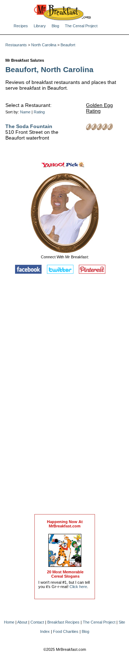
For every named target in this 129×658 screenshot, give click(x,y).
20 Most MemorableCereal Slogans (65, 574)
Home (9, 622)
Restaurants (16, 45)
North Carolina (43, 45)
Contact (37, 622)
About (22, 622)
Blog (55, 26)
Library (40, 26)
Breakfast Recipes (63, 622)
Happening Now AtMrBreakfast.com (65, 524)
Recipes (21, 26)
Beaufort (68, 45)
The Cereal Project (81, 26)
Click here (78, 586)
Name (25, 112)
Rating (39, 112)
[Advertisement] (65, 395)
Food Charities (65, 631)
